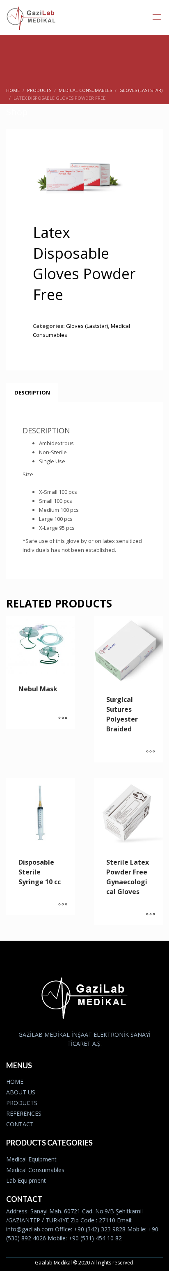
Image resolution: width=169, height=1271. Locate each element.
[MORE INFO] (63, 718)
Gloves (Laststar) (87, 326)
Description (32, 392)
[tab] (32, 392)
